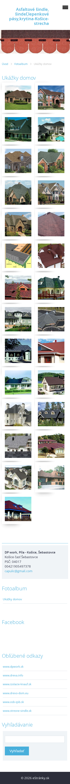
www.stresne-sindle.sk (17, 711)
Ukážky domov (12, 599)
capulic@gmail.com (18, 571)
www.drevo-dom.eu (15, 693)
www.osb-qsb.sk (13, 702)
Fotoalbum (21, 64)
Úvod (5, 64)
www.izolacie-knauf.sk (17, 684)
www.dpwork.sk (13, 666)
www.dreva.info (13, 675)
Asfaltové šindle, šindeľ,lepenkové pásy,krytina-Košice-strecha (29, 16)
